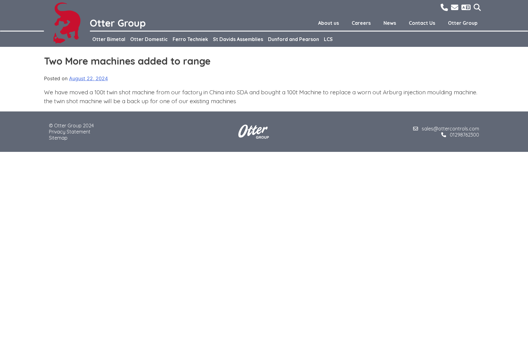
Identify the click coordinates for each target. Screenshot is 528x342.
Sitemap (58, 138)
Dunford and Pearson (293, 39)
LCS (328, 39)
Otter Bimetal (108, 39)
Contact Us (422, 23)
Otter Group (463, 23)
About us (328, 23)
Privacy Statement (69, 132)
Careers (361, 23)
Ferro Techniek (190, 39)
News (389, 23)
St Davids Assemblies (238, 39)
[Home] (66, 22)
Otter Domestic (149, 39)
